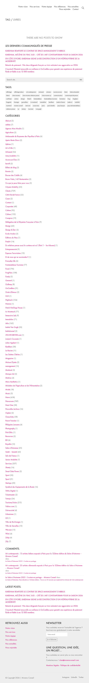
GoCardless (9, 288)
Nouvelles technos (12, 409)
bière (65, 92)
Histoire (8, 304)
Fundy (7, 276)
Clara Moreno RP (46, 95)
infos (7, 323)
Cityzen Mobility (11, 187)
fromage (16, 102)
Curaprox (8, 218)
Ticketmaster (10, 495)
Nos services (10, 632)
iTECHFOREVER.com (13, 335)
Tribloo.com (9, 506)
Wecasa (8, 530)
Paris (43, 105)
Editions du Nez (11, 238)
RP (18, 109)
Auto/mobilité (10, 156)
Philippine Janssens (12, 425)
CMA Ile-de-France (12, 195)
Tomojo (8, 499)
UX (6, 518)
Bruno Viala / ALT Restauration (17, 179)
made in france (61, 102)
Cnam (7, 199)
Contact (8, 202)
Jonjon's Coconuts (12, 339)
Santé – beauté (11, 452)
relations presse (10, 109)
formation (62, 99)
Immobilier (9, 319)
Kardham (51, 102)
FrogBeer (75, 99)
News (7, 397)
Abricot (8, 121)
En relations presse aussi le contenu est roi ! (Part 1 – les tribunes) (30, 245)
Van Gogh (38, 109)
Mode (7, 389)
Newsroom (9, 401)
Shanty (8, 467)
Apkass (8, 144)
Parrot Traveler (10, 421)
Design (8, 226)
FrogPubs (8, 102)
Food (7, 269)
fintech (29, 99)
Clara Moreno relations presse (31, 95)
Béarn (8, 95)
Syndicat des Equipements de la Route (19, 487)
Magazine (9, 358)
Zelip (7, 537)
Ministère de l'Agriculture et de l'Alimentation (22, 386)
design (23, 99)
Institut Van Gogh (11, 327)
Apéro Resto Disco (12, 140)
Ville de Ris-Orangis (12, 522)
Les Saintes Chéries (12, 354)
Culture (8, 210)
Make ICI (70, 102)
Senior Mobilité (11, 460)
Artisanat (8, 152)
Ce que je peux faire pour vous (17, 183)
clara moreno (16, 95)
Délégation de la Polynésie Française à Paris (22, 222)
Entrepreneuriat (11, 249)
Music (7, 393)
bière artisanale (74, 92)
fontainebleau (37, 99)
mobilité (77, 102)
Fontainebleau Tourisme (50, 99)
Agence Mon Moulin (13, 128)
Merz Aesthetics (11, 382)
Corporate (9, 206)
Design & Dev (10, 230)
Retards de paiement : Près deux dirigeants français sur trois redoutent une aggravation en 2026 (41, 65)
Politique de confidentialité (70, 665)
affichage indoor (19, 92)
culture (16, 99)
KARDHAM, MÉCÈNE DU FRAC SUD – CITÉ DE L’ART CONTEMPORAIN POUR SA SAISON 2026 (44, 55)
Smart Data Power (12, 471)
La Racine (9, 351)
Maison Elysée (10, 362)
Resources (9, 436)
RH (6, 440)
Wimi (7, 534)
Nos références (11, 640)
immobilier (43, 102)
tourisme (30, 109)
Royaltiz (8, 444)
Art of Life (9, 148)
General (8, 280)
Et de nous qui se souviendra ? (16, 257)
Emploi (8, 241)
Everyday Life (10, 261)
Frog (69, 99)
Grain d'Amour (10, 292)
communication (58, 95)
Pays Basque (61, 105)
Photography (10, 428)
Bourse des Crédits (12, 175)
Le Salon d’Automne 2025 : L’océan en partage (20, 561)
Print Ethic (9, 432)
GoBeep (8, 284)
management (10, 366)
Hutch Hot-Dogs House (13, 308)
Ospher (8, 413)
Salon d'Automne (11, 448)
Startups (8, 483)
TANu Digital (10, 491)
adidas (7, 125)
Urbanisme (9, 514)
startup (24, 109)
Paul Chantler (51, 105)
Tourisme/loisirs (11, 502)
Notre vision (10, 628)
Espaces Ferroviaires (13, 253)
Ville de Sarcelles (12, 526)
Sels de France (11, 456)
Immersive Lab (10, 315)
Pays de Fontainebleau (74, 105)
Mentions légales (52, 665)
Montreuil (8, 105)
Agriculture (9, 132)
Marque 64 (9, 374)
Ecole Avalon (10, 234)
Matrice (8, 378)
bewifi (7, 164)
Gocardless (25, 102)
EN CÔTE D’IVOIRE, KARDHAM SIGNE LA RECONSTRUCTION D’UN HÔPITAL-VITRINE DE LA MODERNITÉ (42, 60)
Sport (7, 475)
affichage (9, 92)
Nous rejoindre (11, 648)
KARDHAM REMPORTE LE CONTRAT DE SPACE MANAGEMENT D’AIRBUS (35, 51)
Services (8, 463)
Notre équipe (10, 636)
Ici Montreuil (34, 102)
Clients (8, 191)
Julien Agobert (10, 343)
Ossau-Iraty (36, 105)
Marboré (8, 370)
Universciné (9, 510)
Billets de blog (10, 167)
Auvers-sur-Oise (58, 92)
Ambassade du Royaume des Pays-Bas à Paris (22, 136)
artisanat (41, 92)
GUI (7, 296)
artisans (48, 92)
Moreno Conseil (18, 105)
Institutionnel (10, 331)
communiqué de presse (71, 95)
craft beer (9, 99)
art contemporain (31, 92)
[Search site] (83, 8)
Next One (28, 105)
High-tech (8, 300)
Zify (6, 541)
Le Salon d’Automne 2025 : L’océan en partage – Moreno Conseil (30, 577)
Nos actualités (10, 644)
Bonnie (8, 171)
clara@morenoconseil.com (69, 660)
